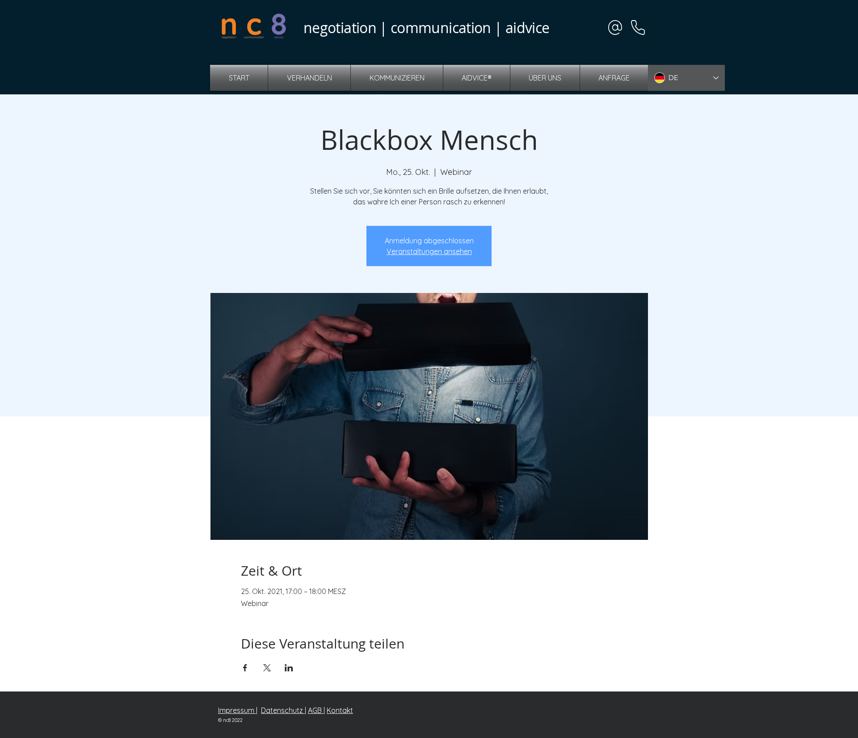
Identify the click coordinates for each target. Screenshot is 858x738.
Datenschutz (283, 710)
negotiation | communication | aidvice (426, 27)
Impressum (237, 710)
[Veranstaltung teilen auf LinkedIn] (289, 667)
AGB (316, 710)
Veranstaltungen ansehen (429, 251)
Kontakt (340, 710)
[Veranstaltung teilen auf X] (267, 667)
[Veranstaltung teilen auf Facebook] (245, 667)
